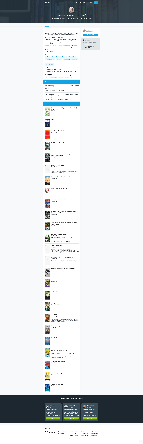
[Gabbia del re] (47, 341)
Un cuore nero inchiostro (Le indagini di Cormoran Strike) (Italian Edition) (64, 154)
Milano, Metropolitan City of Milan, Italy (90, 43)
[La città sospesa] (47, 295)
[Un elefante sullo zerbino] (47, 365)
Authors (60, 429)
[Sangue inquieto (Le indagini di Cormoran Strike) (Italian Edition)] (47, 226)
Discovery (71, 438)
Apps (84, 2)
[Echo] (47, 123)
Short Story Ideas (85, 437)
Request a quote (90, 34)
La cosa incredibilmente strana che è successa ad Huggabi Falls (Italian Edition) (64, 349)
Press (76, 433)
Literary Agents (84, 431)
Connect (76, 2)
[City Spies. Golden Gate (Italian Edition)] (47, 180)
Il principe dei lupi (55, 326)
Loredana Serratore (90, 30)
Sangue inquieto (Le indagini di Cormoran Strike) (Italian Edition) (64, 223)
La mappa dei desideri (57, 303)
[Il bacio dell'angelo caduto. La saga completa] (47, 272)
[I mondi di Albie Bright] (47, 388)
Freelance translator (49, 85)
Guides (70, 437)
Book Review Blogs (85, 429)
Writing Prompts (94, 433)
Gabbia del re (54, 337)
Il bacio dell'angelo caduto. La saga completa (63, 268)
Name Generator (84, 435)
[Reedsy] (47, 2)
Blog (80, 2)
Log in (96, 2)
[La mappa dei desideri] (47, 306)
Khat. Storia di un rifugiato (58, 131)
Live (70, 433)
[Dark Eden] (47, 318)
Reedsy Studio (94, 435)
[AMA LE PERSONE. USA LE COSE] (47, 191)
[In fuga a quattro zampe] (47, 169)
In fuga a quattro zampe (57, 165)
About (91, 2)
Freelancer (71, 435)
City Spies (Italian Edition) (58, 199)
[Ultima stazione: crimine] (47, 249)
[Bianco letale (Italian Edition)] (47, 237)
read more (64, 172)
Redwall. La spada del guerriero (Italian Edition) (64, 108)
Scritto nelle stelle (56, 280)
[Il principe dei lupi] (47, 329)
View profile (53, 418)
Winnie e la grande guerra (58, 373)
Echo (52, 119)
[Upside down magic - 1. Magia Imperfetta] (47, 260)
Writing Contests (94, 429)
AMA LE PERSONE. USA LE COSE (60, 188)
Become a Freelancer (62, 431)
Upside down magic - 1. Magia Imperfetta (62, 257)
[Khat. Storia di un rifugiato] (47, 134)
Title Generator (84, 433)
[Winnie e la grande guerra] (47, 376)
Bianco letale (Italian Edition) (59, 234)
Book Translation (50, 51)
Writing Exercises (94, 431)
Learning (71, 431)
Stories (76, 435)
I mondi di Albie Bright (57, 384)
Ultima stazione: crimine (57, 245)
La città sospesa (55, 291)
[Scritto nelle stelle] (47, 283)
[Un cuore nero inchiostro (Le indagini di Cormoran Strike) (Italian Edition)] (47, 157)
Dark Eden (54, 314)
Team (76, 431)
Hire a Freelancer (62, 433)
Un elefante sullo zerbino (58, 361)
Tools (87, 2)
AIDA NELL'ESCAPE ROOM (58, 142)
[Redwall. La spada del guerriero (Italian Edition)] (47, 111)
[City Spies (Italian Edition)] (47, 203)
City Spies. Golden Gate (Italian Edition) (61, 176)
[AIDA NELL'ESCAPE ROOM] (47, 146)
